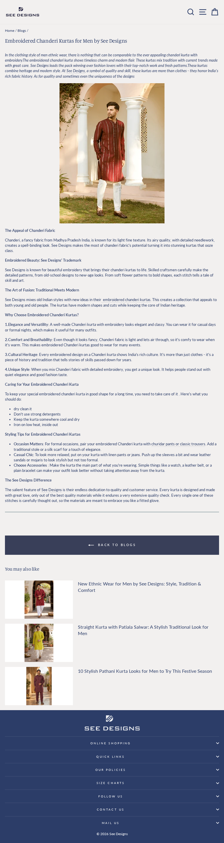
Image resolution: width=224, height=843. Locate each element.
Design (77, 70)
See (69, 70)
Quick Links (110, 756)
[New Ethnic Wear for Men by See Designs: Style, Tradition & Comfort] (39, 599)
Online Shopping (110, 743)
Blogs (22, 30)
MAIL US (111, 823)
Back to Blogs (116, 545)
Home (9, 30)
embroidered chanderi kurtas (125, 299)
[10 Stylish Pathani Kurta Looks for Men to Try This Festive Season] (39, 686)
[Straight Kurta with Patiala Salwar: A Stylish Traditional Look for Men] (39, 643)
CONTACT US (110, 809)
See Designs (51, 489)
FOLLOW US (110, 796)
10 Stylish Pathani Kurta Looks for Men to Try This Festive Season (145, 671)
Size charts (111, 783)
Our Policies (110, 769)
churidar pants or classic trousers (178, 444)
